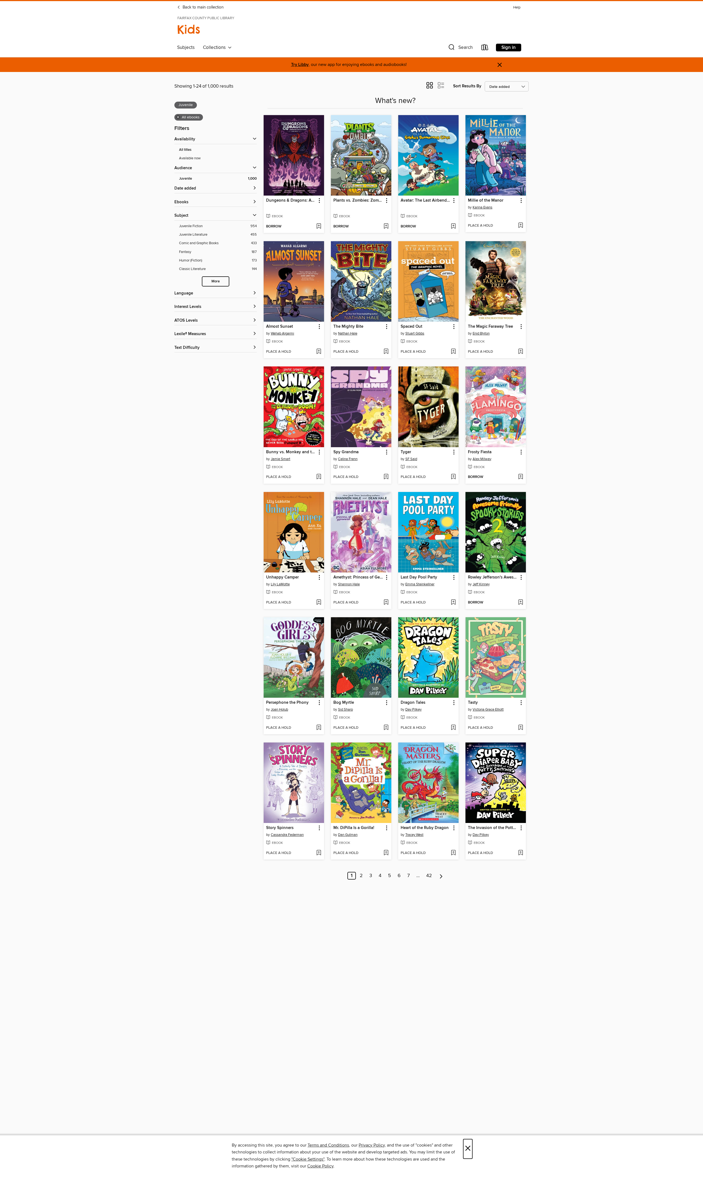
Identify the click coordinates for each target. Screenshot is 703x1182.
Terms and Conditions (328, 1145)
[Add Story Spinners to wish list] (318, 853)
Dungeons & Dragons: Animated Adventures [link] (291, 200)
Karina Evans (482, 207)
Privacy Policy (372, 1145)
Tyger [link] (406, 452)
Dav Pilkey (413, 709)
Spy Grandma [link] (346, 452)
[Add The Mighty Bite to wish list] (386, 351)
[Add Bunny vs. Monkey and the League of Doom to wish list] (318, 477)
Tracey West (414, 835)
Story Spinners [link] (280, 827)
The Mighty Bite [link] (348, 326)
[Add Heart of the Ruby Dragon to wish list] (453, 853)
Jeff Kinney (481, 584)
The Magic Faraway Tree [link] (490, 326)
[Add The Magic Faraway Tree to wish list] (520, 351)
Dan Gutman (348, 835)
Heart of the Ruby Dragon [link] (425, 827)
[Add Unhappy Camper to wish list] (318, 602)
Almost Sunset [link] (279, 326)
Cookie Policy (320, 1166)
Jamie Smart (280, 459)
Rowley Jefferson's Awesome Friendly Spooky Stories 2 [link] (493, 577)
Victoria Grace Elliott (488, 709)
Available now (190, 158)
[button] (460, 48)
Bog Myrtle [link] (343, 702)
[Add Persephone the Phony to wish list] (318, 728)
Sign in (508, 48)
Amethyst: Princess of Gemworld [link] (358, 577)
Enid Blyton (481, 333)
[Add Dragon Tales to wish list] (453, 728)
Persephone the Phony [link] (287, 702)
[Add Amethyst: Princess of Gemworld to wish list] (386, 602)
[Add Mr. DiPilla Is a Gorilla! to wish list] (386, 853)
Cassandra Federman (287, 835)
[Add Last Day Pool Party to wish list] (453, 602)
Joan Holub (279, 709)
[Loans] (485, 48)
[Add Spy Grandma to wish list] (386, 477)
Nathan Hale (347, 333)
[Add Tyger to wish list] (453, 477)
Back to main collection (203, 7)
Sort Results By (467, 86)
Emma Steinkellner (419, 584)
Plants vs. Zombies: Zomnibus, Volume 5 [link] (358, 200)
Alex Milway (482, 459)
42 (429, 876)
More (215, 281)
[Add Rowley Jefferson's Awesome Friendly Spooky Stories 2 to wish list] (520, 602)
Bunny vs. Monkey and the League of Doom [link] (291, 452)
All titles (185, 150)
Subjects (186, 48)
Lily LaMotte (280, 584)
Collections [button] (215, 48)
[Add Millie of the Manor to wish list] (520, 225)
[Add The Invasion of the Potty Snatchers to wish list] (520, 853)
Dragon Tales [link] (413, 702)
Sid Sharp (345, 709)
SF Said (411, 459)
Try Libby (300, 65)
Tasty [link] (473, 702)
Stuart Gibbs (414, 333)
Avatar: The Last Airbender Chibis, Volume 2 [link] (426, 200)
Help (516, 7)
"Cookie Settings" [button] (307, 1159)
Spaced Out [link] (411, 326)
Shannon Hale (349, 584)
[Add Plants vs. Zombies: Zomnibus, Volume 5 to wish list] (386, 226)
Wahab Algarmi (282, 333)
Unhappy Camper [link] (282, 577)
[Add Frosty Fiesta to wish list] (520, 477)
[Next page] (441, 875)
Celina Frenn (348, 459)
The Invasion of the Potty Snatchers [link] (493, 827)
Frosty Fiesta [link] (480, 452)
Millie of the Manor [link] (485, 200)
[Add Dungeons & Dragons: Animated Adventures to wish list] (318, 226)
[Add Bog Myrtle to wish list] (386, 728)
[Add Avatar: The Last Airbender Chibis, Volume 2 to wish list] (453, 226)
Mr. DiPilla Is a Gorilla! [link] (353, 827)
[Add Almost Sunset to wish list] (318, 351)
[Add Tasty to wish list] (520, 728)
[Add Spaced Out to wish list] (453, 351)
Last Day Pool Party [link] (419, 577)
